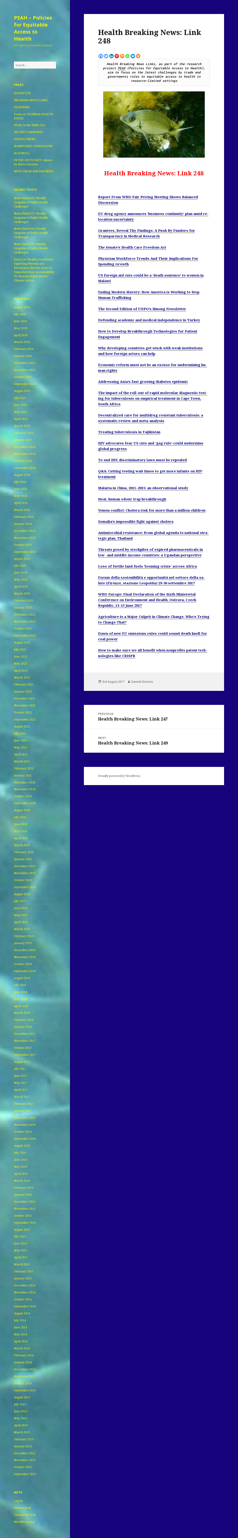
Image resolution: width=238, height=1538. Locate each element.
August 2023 (22, 559)
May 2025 (20, 412)
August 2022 (22, 642)
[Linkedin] (111, 56)
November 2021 (25, 705)
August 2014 (22, 1313)
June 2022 (20, 656)
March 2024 (22, 510)
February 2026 (24, 349)
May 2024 (20, 496)
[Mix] (122, 56)
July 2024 (20, 482)
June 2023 (20, 573)
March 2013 (22, 1432)
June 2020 (20, 824)
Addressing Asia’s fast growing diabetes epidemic (143, 381)
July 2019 (20, 901)
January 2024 (23, 524)
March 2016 (22, 1181)
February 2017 (24, 1104)
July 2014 (20, 1320)
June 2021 (20, 740)
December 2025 (24, 363)
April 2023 (21, 587)
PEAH (121, 68)
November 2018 (25, 957)
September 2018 (25, 971)
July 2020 (20, 817)
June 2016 (20, 1160)
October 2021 (23, 712)
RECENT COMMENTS (28, 132)
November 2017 (25, 1041)
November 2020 (25, 789)
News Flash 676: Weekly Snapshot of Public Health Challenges (31, 202)
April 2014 (21, 1341)
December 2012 (24, 1453)
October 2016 (23, 1132)
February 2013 (24, 1439)
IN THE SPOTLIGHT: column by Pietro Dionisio (33, 162)
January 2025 (23, 440)
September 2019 (25, 887)
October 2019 (23, 880)
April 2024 (21, 503)
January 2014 (23, 1362)
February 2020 (24, 852)
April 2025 (21, 419)
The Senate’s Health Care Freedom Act (132, 247)
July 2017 (20, 1069)
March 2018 (22, 1013)
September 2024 (25, 468)
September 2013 (25, 1390)
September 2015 (25, 1223)
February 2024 (24, 517)
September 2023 (25, 552)
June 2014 (20, 1327)
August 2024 (22, 475)
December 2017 (24, 1034)
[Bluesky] (133, 56)
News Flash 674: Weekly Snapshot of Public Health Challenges (31, 233)
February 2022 (24, 684)
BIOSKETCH (22, 93)
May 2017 (20, 1083)
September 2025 (25, 384)
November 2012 (25, 1460)
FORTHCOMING (25, 139)
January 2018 (23, 1027)
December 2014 (24, 1285)
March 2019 (22, 929)
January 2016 (23, 1195)
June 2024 (20, 489)
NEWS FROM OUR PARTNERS (33, 171)
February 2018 (24, 1020)
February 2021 (24, 768)
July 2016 (20, 1153)
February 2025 (24, 433)
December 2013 (24, 1369)
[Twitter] (106, 56)
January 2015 (23, 1278)
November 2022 (25, 622)
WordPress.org (24, 1522)
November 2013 (25, 1376)
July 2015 (20, 1236)
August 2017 (22, 1062)
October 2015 (23, 1216)
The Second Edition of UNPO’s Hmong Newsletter (142, 308)
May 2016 (20, 1167)
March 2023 (22, 594)
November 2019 (25, 873)
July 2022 (20, 649)
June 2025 (20, 405)
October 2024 (23, 461)
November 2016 (25, 1125)
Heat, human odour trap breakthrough (132, 499)
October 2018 (23, 964)
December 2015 (24, 1202)
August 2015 (22, 1230)
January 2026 (23, 356)
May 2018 (20, 999)
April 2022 (21, 670)
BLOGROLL (22, 153)
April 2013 (21, 1425)
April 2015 (21, 1257)
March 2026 (22, 342)
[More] (138, 56)
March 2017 (22, 1097)
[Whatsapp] (127, 56)
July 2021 (20, 733)
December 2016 (24, 1118)
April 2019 (21, 922)
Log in (18, 1501)
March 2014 (22, 1348)
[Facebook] (101, 56)
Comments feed (25, 1515)
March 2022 (22, 677)
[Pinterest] (117, 56)
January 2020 (23, 859)
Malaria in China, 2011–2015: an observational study (143, 487)
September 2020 (25, 803)
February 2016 (24, 1188)
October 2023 (23, 545)
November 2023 (25, 538)
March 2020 (22, 845)
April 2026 (21, 335)
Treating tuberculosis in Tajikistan (129, 432)
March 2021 (22, 761)
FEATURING (22, 107)
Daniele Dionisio (142, 682)
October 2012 (23, 1467)
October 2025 (23, 377)
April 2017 (21, 1090)
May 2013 (20, 1418)
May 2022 (20, 663)
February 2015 (24, 1271)
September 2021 (25, 719)
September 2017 (25, 1055)
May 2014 (20, 1334)
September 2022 (25, 635)
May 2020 (20, 831)
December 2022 (24, 615)
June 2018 (20, 992)
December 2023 (24, 531)
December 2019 (24, 866)
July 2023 (20, 566)
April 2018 (21, 1006)
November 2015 (25, 1209)
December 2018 (24, 950)
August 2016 (22, 1146)
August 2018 (22, 978)
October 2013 (23, 1383)
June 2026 (20, 321)
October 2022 (23, 628)
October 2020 (23, 796)
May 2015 (20, 1250)
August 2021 (22, 726)
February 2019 (24, 936)
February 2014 (24, 1355)
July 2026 (20, 314)
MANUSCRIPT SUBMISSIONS (33, 146)
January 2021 (23, 775)
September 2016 (25, 1139)
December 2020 (24, 782)
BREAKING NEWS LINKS (31, 100)
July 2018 (20, 985)
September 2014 (25, 1306)
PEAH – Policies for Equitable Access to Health (33, 28)
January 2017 (23, 1111)
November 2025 (25, 370)
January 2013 (23, 1446)
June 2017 (20, 1076)
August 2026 (22, 307)
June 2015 (20, 1243)
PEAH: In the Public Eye (29, 125)
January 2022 (23, 691)
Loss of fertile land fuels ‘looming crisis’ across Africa (147, 566)
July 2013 (20, 1404)
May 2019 (20, 915)
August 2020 (22, 810)
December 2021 (24, 698)
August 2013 (22, 1397)
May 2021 (20, 747)
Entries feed (22, 1508)
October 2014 (23, 1299)
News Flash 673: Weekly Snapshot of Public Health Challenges (31, 248)
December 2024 (24, 447)
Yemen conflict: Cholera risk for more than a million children (151, 510)
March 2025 (22, 426)
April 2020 (21, 838)
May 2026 (20, 328)
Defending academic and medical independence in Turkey (149, 320)
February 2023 (24, 601)
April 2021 (21, 754)
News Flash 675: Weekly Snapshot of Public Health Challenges (31, 217)
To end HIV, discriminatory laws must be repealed (142, 459)
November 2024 (25, 454)
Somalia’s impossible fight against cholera (135, 521)
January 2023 (23, 608)
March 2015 (22, 1264)
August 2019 (22, 894)
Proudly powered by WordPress (119, 776)
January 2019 (23, 943)
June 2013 (20, 1411)
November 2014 (25, 1292)
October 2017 (23, 1048)
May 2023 (20, 580)
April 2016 (21, 1174)
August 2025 (22, 391)
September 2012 (25, 1474)
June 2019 (20, 908)
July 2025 (20, 398)
